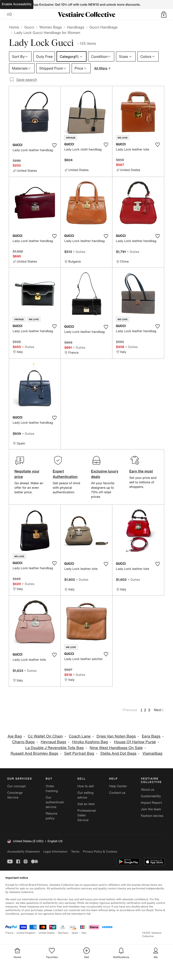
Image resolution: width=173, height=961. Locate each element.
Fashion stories (152, 815)
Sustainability (151, 796)
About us (147, 789)
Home (14, 27)
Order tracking (52, 788)
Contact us (117, 792)
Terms (75, 851)
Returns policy (51, 816)
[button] (164, 14)
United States (47, 933)
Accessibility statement (23, 851)
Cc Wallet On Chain (45, 736)
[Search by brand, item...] (9, 14)
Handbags (75, 27)
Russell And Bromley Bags (34, 753)
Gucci (29, 27)
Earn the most (141, 471)
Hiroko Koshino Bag (90, 742)
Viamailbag (152, 753)
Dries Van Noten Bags (116, 736)
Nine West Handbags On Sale (116, 748)
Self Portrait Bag (79, 753)
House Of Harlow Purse (135, 742)
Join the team (151, 809)
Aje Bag (15, 736)
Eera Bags (151, 736)
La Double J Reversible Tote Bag (54, 748)
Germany (63, 933)
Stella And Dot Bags (118, 753)
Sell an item (86, 804)
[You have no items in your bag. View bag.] (164, 14)
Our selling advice (85, 795)
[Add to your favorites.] (54, 145)
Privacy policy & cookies (100, 851)
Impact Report (151, 802)
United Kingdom (26, 933)
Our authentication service (56, 802)
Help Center (118, 786)
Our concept (16, 786)
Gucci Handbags (103, 27)
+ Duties (79, 251)
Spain (75, 933)
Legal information (55, 851)
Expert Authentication (65, 473)
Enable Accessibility (17, 4)
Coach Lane (80, 736)
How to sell (85, 786)
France (9, 933)
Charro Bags (23, 742)
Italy (84, 933)
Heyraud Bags (53, 742)
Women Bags (50, 27)
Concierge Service (15, 795)
